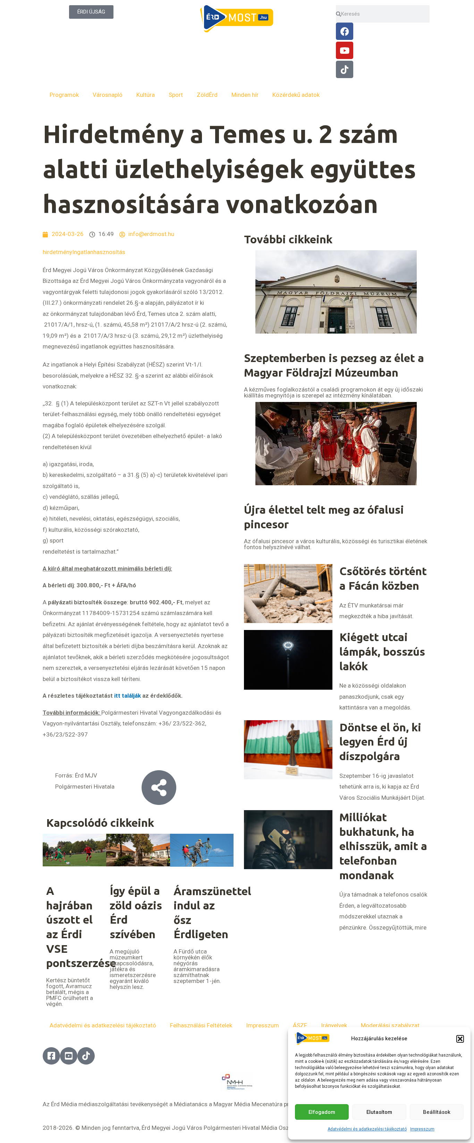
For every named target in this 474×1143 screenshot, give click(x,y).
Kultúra (145, 94)
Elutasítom (379, 1112)
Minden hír (245, 94)
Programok (64, 94)
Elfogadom (321, 1112)
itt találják (127, 695)
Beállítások (436, 1112)
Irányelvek (334, 1025)
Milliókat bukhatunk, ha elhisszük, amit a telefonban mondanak (383, 846)
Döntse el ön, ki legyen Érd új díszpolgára (380, 741)
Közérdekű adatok (296, 94)
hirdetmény (57, 252)
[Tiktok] (344, 69)
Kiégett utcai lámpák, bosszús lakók (382, 651)
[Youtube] (344, 50)
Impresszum (422, 1129)
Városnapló (107, 94)
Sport (176, 94)
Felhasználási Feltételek (201, 1025)
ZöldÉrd (207, 94)
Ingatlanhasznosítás (98, 252)
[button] (460, 1038)
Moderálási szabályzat (390, 1025)
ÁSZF (300, 1025)
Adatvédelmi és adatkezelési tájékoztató (367, 1129)
